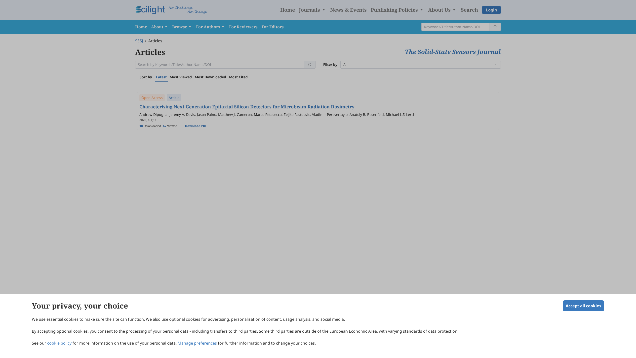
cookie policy (59, 343)
